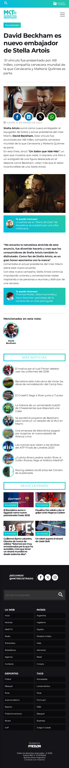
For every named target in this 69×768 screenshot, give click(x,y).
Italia (39, 643)
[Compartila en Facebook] (17, 117)
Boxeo (8, 720)
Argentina (41, 615)
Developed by (22, 744)
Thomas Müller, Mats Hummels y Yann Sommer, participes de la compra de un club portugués (36, 297)
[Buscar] (6, 3)
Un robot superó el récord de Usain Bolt (49, 540)
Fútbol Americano (13, 713)
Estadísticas (10, 650)
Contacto (9, 664)
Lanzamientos (43, 686)
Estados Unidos (44, 636)
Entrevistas (10, 643)
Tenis (7, 693)
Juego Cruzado (44, 727)
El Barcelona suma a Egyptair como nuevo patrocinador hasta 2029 (17, 513)
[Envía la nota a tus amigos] (51, 117)
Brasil (39, 657)
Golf (7, 727)
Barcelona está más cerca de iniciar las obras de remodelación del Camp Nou (39, 383)
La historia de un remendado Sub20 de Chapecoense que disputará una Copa (37, 408)
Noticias (8, 622)
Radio (7, 636)
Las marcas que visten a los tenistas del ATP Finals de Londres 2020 (37, 446)
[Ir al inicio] (10, 14)
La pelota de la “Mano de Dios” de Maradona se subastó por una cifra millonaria (37, 225)
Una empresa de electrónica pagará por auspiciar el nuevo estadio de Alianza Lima (37, 433)
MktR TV (9, 629)
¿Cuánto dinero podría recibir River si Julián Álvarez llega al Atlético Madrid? (39, 459)
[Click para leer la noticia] (8, 370)
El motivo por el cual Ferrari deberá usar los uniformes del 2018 (37, 370)
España (40, 629)
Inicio (7, 615)
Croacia (40, 664)
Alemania (41, 650)
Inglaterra (41, 622)
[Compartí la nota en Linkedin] (28, 117)
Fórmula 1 (41, 700)
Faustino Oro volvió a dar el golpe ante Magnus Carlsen (50, 511)
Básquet (9, 686)
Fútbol (8, 679)
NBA (39, 707)
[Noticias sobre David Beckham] (11, 330)
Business (41, 720)
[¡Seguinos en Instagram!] (55, 577)
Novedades (12, 25)
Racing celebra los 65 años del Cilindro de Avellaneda (39, 472)
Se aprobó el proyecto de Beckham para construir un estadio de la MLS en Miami (39, 420)
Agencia (9, 657)
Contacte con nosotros (34, 759)
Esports (8, 707)
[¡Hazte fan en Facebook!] (41, 577)
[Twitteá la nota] (40, 117)
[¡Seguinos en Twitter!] (48, 577)
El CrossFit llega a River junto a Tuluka (39, 395)
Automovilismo (12, 700)
